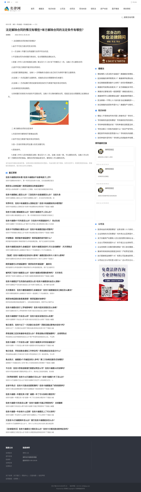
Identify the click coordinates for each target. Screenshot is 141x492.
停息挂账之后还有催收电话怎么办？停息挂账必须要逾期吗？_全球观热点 (36, 334)
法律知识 (9, 466)
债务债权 (126, 9)
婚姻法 (41, 9)
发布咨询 (9, 456)
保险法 (93, 9)
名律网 (15, 479)
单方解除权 (76, 166)
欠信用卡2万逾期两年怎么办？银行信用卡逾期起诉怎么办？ (30, 420)
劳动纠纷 (82, 9)
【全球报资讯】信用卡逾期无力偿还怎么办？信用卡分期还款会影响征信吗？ (37, 429)
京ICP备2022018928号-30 (59, 486)
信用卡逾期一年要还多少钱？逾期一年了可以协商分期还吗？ (31, 394)
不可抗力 (69, 166)
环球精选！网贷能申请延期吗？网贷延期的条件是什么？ (29, 238)
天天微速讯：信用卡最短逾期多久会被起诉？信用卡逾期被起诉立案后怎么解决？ (39, 290)
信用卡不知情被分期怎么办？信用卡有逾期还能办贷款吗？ (30, 229)
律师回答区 (109, 163)
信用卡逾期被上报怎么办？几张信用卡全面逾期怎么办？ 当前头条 (33, 195)
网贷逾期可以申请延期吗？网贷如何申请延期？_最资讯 (29, 264)
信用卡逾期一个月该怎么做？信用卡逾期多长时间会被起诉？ (31, 342)
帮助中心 (25, 475)
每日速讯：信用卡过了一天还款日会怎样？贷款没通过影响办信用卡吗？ (36, 325)
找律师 (8, 459)
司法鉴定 (19, 24)
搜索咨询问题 (128, 17)
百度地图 (33, 475)
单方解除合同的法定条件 (57, 166)
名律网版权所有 (80, 488)
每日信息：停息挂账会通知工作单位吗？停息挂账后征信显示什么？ (34, 351)
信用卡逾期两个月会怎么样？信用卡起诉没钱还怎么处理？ (30, 316)
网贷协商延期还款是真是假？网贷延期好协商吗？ (26, 299)
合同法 (72, 9)
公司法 (62, 9)
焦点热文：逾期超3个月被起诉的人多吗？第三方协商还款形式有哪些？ (35, 360)
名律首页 (9, 453)
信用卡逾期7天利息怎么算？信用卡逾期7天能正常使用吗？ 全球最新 (34, 403)
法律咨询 (9, 463)
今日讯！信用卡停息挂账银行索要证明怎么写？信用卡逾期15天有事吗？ (36, 368)
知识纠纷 (52, 9)
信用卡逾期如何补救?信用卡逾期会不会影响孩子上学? (28, 177)
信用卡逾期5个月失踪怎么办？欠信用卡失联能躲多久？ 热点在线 (33, 221)
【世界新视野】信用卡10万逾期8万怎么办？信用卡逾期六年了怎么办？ (35, 377)
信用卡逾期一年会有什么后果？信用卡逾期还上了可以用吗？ (31, 412)
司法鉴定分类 (27, 24)
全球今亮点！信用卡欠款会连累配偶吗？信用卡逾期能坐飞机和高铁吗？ (36, 386)
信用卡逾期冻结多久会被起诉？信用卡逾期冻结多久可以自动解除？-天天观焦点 (39, 247)
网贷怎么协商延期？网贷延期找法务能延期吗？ (25, 186)
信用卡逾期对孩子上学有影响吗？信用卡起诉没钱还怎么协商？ (32, 307)
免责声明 (42, 475)
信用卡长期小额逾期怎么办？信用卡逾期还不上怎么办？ (29, 212)
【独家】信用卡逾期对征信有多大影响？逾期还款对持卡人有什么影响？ (36, 255)
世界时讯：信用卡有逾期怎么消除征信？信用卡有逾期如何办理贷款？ (35, 203)
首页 (16, 2)
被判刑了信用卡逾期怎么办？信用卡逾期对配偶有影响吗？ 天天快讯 (34, 273)
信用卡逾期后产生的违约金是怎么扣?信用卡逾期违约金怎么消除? (33, 281)
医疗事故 (115, 9)
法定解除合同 (43, 166)
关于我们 (16, 475)
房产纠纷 (104, 9)
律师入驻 (26, 453)
